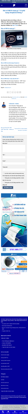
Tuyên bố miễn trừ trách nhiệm (8, 347)
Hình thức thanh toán (5, 382)
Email (4, 161)
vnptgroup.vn (8, 87)
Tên (4, 154)
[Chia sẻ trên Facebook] (10, 92)
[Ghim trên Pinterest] (18, 92)
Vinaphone (16, 63)
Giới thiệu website (5, 376)
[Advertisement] (14, 295)
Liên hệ (2, 379)
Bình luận (5, 143)
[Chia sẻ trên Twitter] (13, 92)
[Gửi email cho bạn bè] (15, 92)
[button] (2, 5)
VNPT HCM (15, 25)
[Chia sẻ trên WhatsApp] (8, 92)
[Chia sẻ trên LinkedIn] (20, 92)
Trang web (5, 167)
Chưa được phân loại (16, 97)
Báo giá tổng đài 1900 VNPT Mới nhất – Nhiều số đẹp (7, 129)
